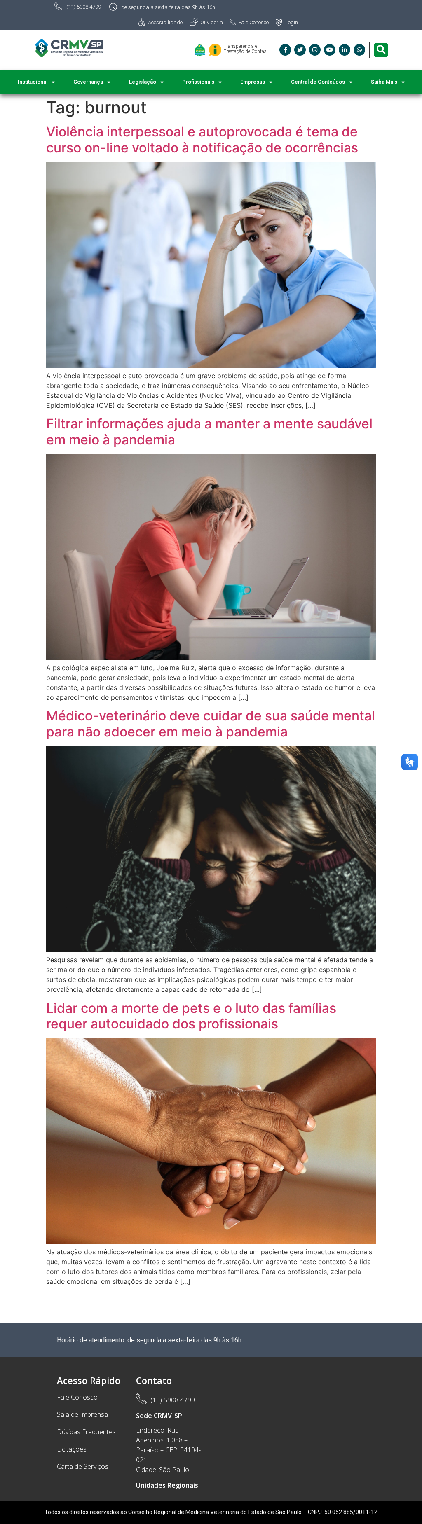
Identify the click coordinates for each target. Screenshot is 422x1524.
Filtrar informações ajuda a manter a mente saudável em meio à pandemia (209, 431)
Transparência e (240, 46)
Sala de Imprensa (82, 1414)
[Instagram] (315, 50)
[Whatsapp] (359, 50)
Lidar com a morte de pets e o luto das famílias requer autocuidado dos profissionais (191, 1016)
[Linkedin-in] (344, 50)
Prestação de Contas (245, 51)
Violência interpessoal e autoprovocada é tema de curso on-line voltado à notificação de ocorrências (202, 139)
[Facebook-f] (285, 50)
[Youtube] (329, 50)
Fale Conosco (77, 1397)
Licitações (72, 1449)
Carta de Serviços (82, 1466)
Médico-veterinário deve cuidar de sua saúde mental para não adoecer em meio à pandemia (210, 723)
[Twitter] (300, 50)
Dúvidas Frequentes (86, 1432)
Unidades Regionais (167, 1485)
